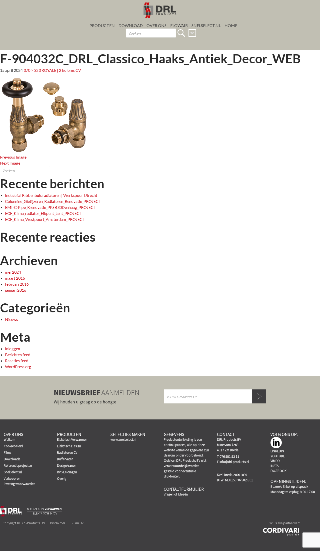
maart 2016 (15, 278)
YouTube (277, 456)
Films (7, 452)
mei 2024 (13, 272)
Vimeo (275, 460)
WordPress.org (18, 366)
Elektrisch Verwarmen (72, 439)
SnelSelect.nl (13, 472)
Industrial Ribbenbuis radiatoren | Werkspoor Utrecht (51, 195)
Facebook (278, 470)
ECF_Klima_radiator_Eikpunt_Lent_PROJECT (43, 213)
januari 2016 (15, 290)
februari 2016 (17, 284)
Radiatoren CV (67, 452)
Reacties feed (16, 360)
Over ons (156, 25)
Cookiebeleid (13, 446)
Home (230, 25)
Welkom (9, 439)
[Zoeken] (181, 33)
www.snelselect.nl (123, 439)
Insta (274, 465)
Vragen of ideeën (176, 494)
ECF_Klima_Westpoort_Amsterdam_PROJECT (45, 219)
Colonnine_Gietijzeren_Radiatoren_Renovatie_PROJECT (53, 201)
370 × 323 (32, 70)
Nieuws (11, 319)
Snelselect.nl (206, 25)
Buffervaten (65, 459)
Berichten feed (17, 354)
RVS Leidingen (67, 472)
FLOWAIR (179, 25)
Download (130, 25)
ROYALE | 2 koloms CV (61, 70)
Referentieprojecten (18, 465)
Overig (61, 478)
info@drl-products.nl (234, 461)
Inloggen (12, 348)
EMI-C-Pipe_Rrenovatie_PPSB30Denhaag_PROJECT (50, 207)
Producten (102, 25)
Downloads (12, 459)
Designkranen (66, 465)
